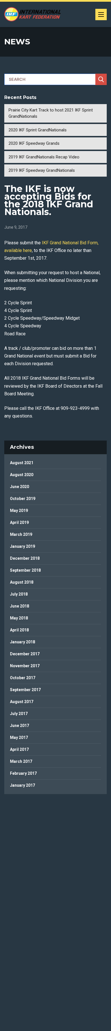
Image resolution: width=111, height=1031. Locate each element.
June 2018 (19, 606)
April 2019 (19, 522)
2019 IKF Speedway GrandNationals (42, 170)
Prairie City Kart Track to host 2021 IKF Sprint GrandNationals (51, 113)
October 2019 (22, 498)
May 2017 (19, 737)
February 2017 (23, 773)
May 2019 (19, 510)
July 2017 (19, 713)
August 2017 (21, 701)
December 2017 (25, 654)
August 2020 (21, 474)
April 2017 (19, 749)
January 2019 (22, 546)
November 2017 (25, 666)
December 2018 (25, 558)
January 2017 (22, 785)
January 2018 (22, 642)
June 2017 (19, 725)
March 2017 (21, 761)
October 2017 (22, 677)
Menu (101, 14)
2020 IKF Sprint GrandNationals (38, 130)
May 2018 (19, 618)
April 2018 (19, 630)
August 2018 (21, 582)
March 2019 (21, 534)
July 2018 (19, 594)
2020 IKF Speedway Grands (34, 143)
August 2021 (21, 462)
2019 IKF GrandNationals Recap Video (44, 157)
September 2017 (25, 689)
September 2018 (25, 570)
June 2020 (19, 486)
